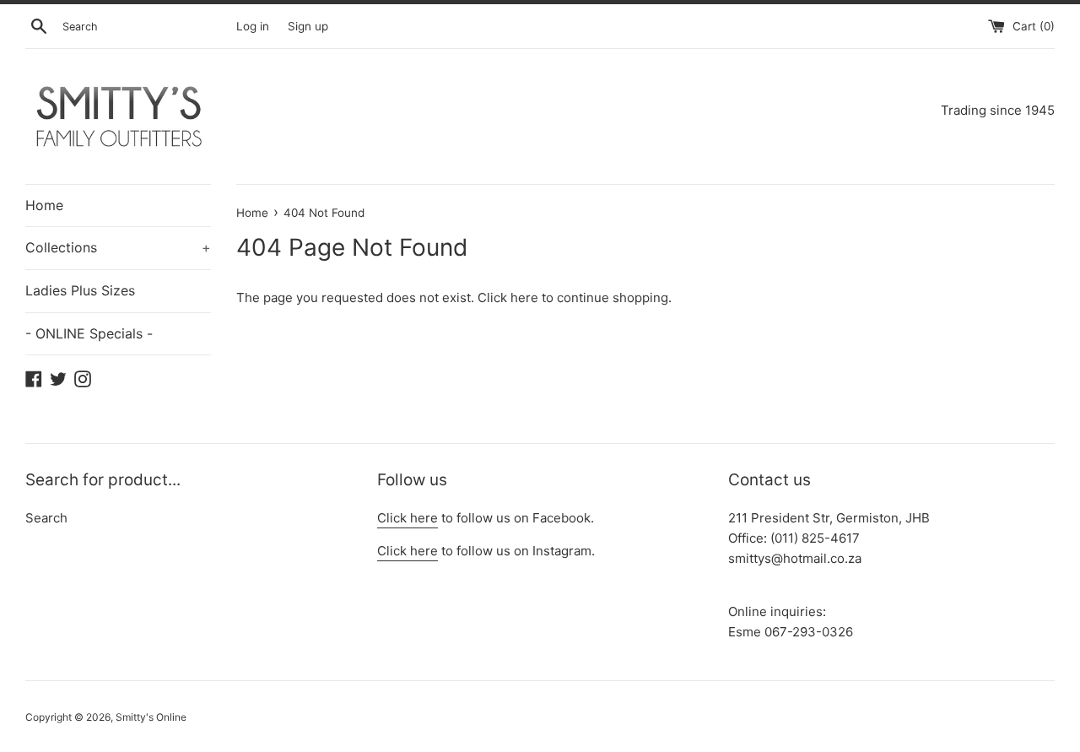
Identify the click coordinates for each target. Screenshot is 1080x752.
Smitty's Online (151, 717)
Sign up (308, 26)
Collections (118, 247)
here (524, 297)
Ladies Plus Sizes (80, 290)
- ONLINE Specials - (89, 333)
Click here (407, 518)
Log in (252, 26)
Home (44, 205)
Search (46, 518)
